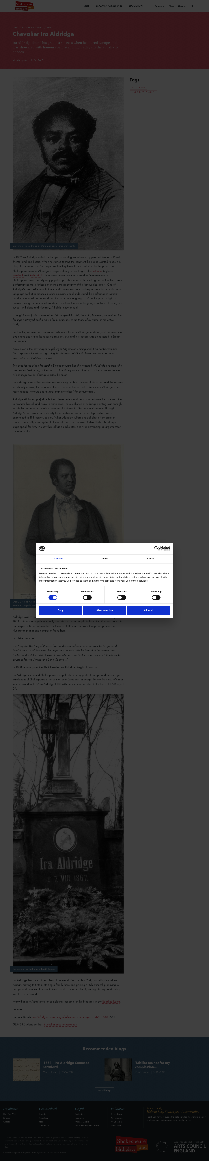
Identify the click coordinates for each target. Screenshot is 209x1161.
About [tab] (150, 558)
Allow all (148, 610)
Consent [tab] (58, 558)
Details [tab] (104, 558)
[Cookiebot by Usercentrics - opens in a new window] (156, 548)
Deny (60, 610)
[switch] (87, 597)
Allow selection (104, 610)
